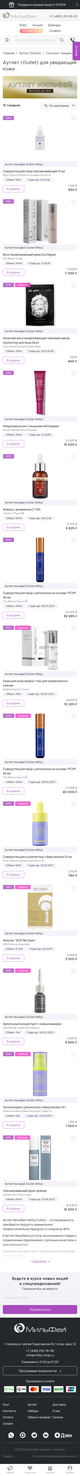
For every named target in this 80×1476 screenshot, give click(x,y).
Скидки (8, 1423)
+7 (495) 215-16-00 (63, 16)
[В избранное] (73, 118)
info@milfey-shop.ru (40, 1355)
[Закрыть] (77, 4)
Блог (6, 1404)
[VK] (46, 1435)
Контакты (9, 1411)
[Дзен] (63, 1435)
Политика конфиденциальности (55, 1456)
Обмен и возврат (39, 1417)
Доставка (59, 1404)
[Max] (22, 1435)
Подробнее (39, 1261)
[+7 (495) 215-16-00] (72, 39)
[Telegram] (34, 1435)
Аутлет (32, 1404)
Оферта (8, 1456)
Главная (10, 1472)
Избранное (30, 1472)
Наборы (33, 1411)
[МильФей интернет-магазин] (19, 15)
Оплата (8, 1417)
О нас (56, 1411)
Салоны (57, 1417)
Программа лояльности (38, 1371)
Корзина (50, 1472)
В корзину (13, 189)
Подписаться (40, 1309)
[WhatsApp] (11, 1435)
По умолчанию (59, 106)
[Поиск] (62, 39)
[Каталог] (7, 39)
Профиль (69, 1472)
